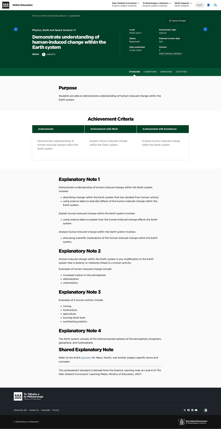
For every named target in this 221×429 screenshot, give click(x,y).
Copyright (45, 410)
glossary (86, 357)
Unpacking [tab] (166, 72)
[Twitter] (184, 410)
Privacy (56, 410)
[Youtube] (196, 410)
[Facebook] (188, 410)
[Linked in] (192, 410)
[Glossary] (208, 5)
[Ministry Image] (28, 396)
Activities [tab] (181, 72)
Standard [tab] (134, 72)
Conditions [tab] (150, 72)
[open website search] (215, 5)
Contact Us (34, 410)
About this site (20, 410)
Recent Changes (179, 21)
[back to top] (212, 403)
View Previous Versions (170, 53)
